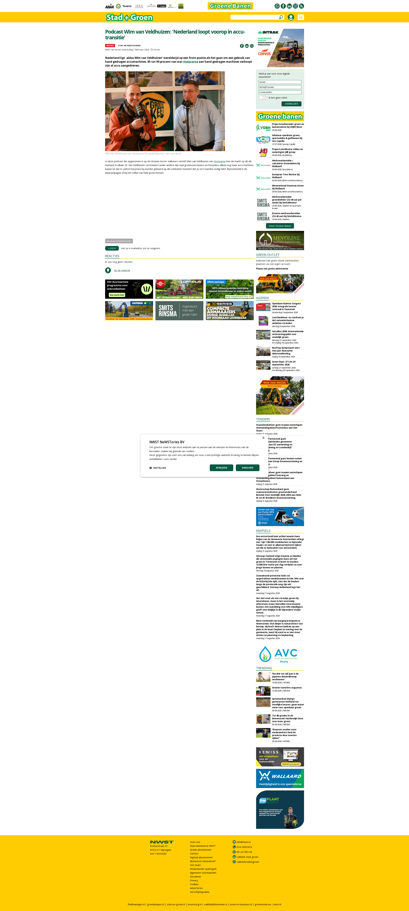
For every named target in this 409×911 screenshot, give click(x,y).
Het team (195, 865)
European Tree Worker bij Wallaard (286, 176)
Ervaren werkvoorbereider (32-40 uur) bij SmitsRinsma (286, 215)
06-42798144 (244, 851)
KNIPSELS (263, 530)
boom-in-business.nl (241, 904)
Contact (194, 853)
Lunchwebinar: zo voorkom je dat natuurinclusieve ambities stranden (288, 320)
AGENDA (262, 298)
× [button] (263, 438)
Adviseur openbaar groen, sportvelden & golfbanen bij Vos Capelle (287, 138)
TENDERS (263, 419)
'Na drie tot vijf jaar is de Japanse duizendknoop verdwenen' (285, 676)
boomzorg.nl (194, 904)
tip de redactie (122, 270)
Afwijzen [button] (221, 467)
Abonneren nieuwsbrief (202, 861)
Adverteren (196, 888)
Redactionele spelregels (203, 868)
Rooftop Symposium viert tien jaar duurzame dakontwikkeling (286, 350)
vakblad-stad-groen (247, 856)
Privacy (194, 880)
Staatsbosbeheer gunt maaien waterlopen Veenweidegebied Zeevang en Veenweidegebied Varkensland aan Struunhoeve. (279, 476)
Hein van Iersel (113, 49)
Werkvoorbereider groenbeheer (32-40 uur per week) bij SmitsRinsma (287, 199)
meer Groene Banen (280, 225)
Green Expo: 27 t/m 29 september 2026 (283, 363)
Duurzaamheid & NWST (203, 845)
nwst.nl (277, 904)
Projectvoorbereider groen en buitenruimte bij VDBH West (288, 125)
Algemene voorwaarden (203, 872)
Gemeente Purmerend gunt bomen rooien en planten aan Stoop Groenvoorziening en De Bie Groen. (279, 461)
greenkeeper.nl (155, 904)
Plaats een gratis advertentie (272, 268)
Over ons (195, 842)
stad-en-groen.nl (176, 904)
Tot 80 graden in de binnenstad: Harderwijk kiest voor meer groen (287, 718)
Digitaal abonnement (201, 857)
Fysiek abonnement (200, 849)
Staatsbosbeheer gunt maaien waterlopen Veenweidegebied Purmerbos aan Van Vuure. (279, 427)
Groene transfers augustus (287, 687)
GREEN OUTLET (268, 254)
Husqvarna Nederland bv (119, 241)
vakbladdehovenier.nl (215, 904)
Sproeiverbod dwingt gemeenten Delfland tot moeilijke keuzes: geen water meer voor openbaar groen (288, 703)
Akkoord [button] (247, 467)
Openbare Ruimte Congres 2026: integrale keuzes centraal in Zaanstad (286, 306)
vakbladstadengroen (248, 861)
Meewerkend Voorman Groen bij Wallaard (288, 187)
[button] (157, 467)
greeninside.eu (263, 904)
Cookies (194, 884)
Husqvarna (190, 61)
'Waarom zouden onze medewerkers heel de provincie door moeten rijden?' (284, 734)
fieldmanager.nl (136, 904)
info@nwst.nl (244, 842)
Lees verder (170, 459)
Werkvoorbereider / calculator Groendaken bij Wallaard (286, 163)
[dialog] (204, 455)
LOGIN (112, 248)
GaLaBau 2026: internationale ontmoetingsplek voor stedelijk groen (288, 334)
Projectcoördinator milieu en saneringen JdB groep (287, 151)
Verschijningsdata (199, 891)
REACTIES (112, 256)
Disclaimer (195, 876)
